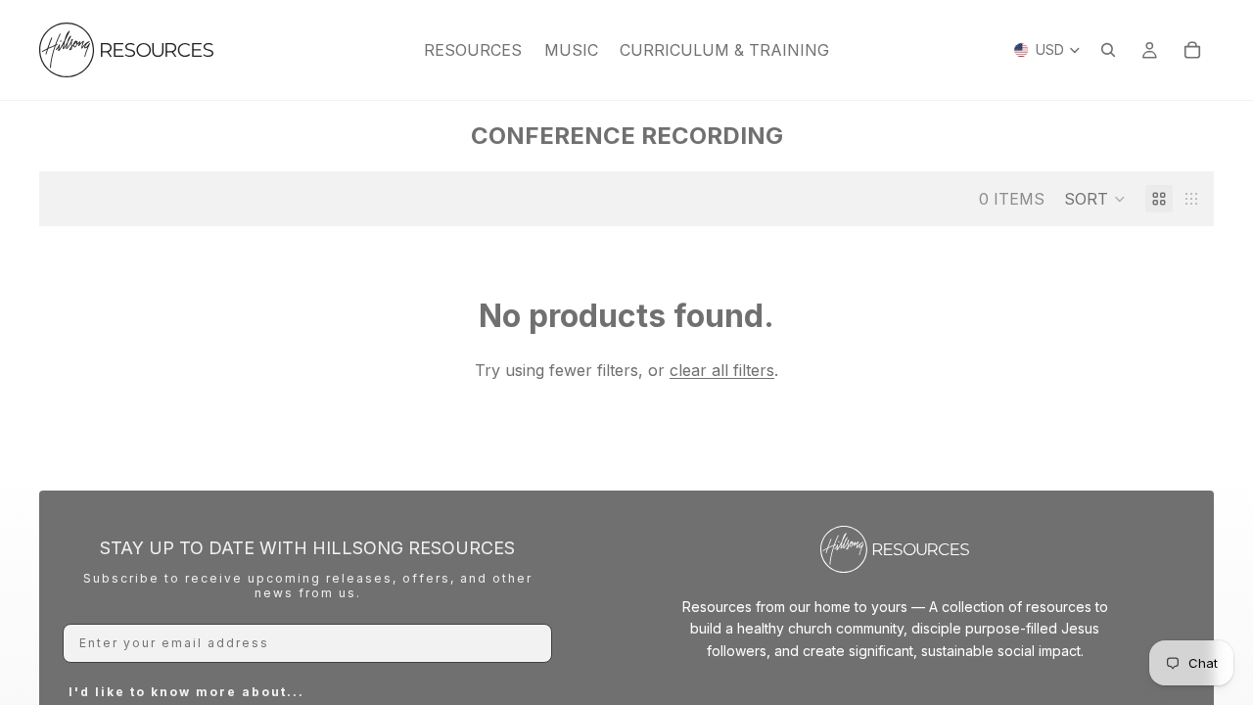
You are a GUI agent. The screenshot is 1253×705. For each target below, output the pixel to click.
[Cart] (1192, 49)
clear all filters (722, 370)
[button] (1095, 198)
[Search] (1108, 49)
